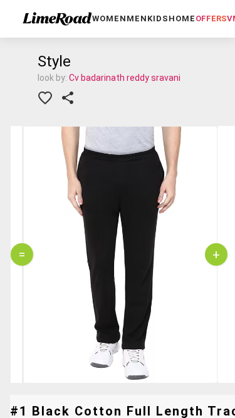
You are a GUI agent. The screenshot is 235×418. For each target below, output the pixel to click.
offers (211, 18)
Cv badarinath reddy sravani (124, 78)
